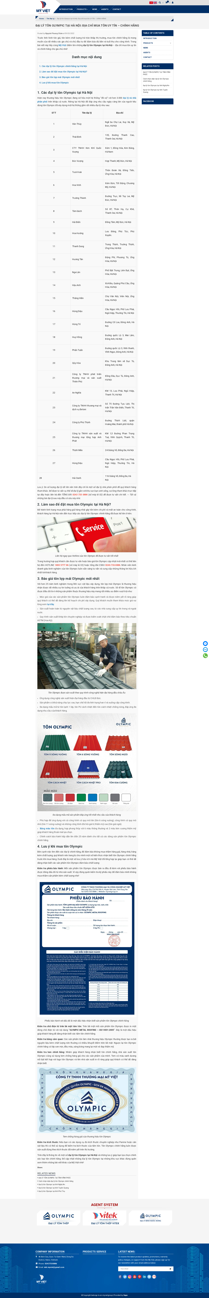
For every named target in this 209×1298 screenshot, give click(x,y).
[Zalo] (205, 649)
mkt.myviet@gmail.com (54, 1267)
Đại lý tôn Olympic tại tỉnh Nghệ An (52, 1184)
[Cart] (166, 2)
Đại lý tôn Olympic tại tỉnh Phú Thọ (52, 1191)
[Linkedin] (144, 1277)
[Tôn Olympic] (58, 1217)
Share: (40, 1167)
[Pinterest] (140, 1277)
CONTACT (117, 9)
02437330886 (51, 1264)
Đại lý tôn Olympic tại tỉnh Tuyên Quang (54, 1188)
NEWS (94, 9)
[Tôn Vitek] (104, 1217)
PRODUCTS (82, 9)
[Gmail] (154, 1277)
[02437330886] (205, 655)
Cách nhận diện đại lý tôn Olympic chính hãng (56, 1181)
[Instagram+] (130, 1277)
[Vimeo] (149, 1277)
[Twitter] (125, 1277)
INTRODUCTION (66, 9)
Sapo (125, 1295)
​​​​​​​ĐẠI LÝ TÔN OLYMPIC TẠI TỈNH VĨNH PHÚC (55, 1178)
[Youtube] (135, 1277)
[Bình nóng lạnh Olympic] (150, 1217)
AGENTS (104, 9)
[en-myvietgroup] (43, 7)
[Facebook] (205, 643)
